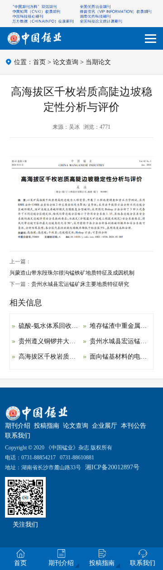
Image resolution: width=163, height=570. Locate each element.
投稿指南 (46, 425)
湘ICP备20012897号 (112, 467)
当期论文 (98, 62)
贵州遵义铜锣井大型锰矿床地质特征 (69, 341)
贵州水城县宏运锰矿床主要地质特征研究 (80, 284)
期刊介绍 (17, 425)
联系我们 (17, 435)
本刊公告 (133, 425)
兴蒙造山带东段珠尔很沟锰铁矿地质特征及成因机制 (72, 273)
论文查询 (65, 62)
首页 (39, 62)
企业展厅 (104, 425)
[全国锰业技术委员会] (34, 38)
